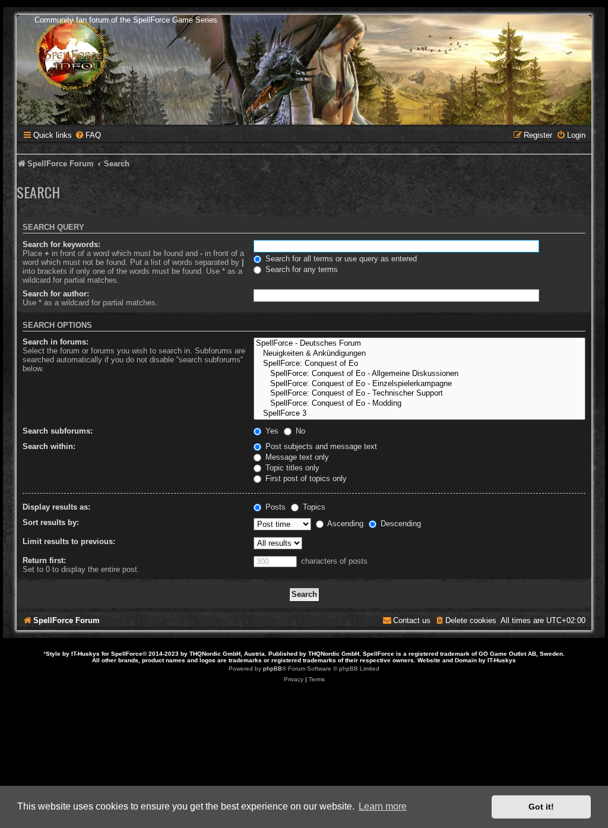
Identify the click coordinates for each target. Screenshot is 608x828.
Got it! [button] (541, 806)
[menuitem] (88, 135)
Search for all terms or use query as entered (340, 258)
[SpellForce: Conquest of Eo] (419, 364)
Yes (270, 430)
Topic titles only (291, 467)
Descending (399, 523)
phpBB (272, 668)
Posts (274, 507)
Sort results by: (51, 522)
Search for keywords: (61, 244)
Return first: (44, 560)
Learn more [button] (383, 806)
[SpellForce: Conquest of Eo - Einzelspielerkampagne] (419, 384)
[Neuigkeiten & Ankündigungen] (419, 354)
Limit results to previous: (69, 541)
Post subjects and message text (320, 446)
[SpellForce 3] (419, 414)
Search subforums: (58, 430)
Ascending (344, 523)
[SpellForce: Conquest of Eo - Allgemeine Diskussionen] (419, 374)
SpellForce (126, 653)
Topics (312, 507)
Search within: (49, 446)
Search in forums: (55, 341)
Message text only (296, 457)
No (299, 430)
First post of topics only (305, 478)
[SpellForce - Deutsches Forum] (419, 344)
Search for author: (56, 293)
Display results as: (56, 507)
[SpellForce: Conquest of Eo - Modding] (419, 404)
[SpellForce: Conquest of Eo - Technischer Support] (419, 393)
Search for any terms (300, 269)
